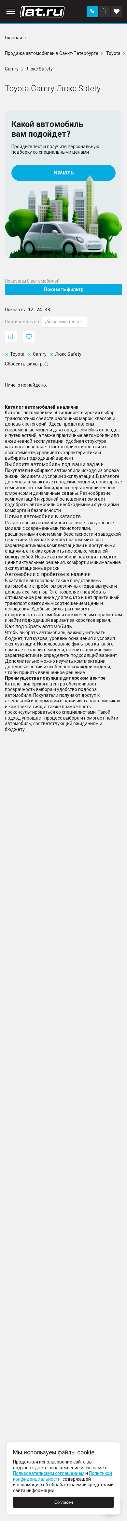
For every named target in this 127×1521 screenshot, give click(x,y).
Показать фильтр (63, 289)
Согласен (63, 1502)
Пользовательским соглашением (48, 1473)
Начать (63, 172)
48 (47, 309)
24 (39, 309)
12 (30, 309)
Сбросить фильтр (24, 363)
